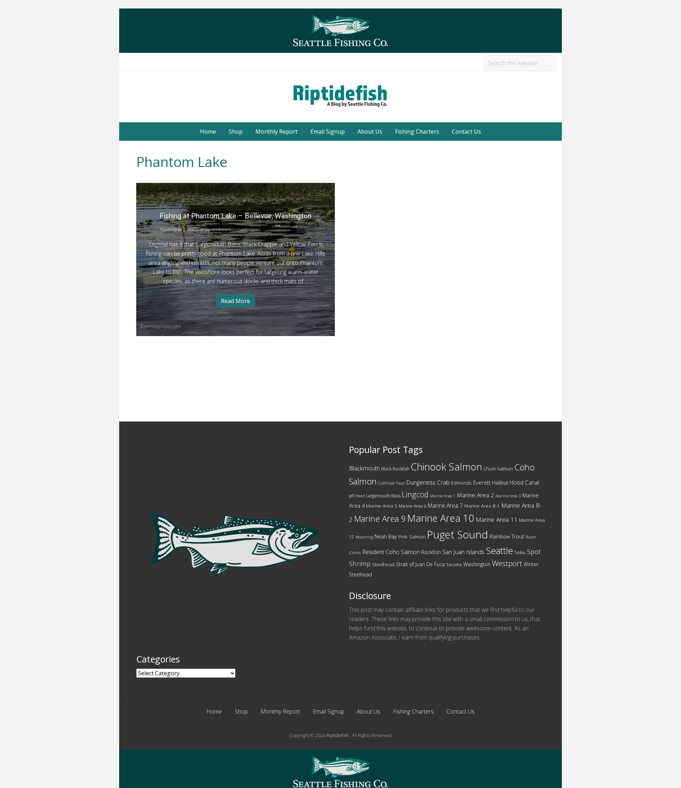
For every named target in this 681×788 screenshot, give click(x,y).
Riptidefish (337, 735)
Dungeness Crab (428, 482)
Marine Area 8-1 (482, 506)
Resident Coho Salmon (391, 552)
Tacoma (454, 564)
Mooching (364, 537)
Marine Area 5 (381, 506)
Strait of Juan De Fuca (420, 564)
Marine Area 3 (508, 495)
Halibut (500, 482)
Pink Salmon (412, 536)
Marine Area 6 (412, 506)
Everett (482, 482)
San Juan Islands (463, 552)
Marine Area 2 (475, 495)
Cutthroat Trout (391, 483)
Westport (507, 563)
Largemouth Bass (383, 496)
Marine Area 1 (442, 495)
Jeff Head (357, 495)
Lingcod (415, 494)
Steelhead (383, 564)
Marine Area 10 (440, 518)
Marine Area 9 (380, 518)
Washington (477, 564)
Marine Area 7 (445, 505)
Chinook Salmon (446, 466)
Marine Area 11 (496, 519)
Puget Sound (457, 534)
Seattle (499, 550)
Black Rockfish (395, 469)
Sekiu (520, 552)
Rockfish (431, 551)
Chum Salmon (498, 468)
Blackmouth (364, 468)
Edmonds (461, 483)
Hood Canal (524, 482)
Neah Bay (386, 536)
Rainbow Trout (506, 536)
